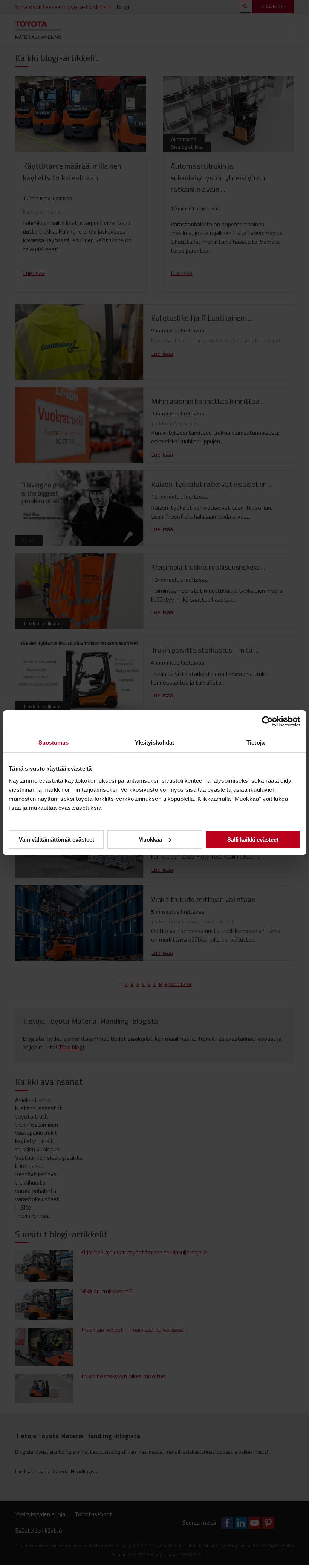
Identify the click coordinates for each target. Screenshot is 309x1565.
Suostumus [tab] (53, 742)
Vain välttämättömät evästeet (56, 839)
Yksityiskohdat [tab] (154, 742)
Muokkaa (150, 839)
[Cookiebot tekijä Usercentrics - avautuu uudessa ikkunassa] (267, 721)
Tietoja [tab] (255, 742)
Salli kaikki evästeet (252, 839)
